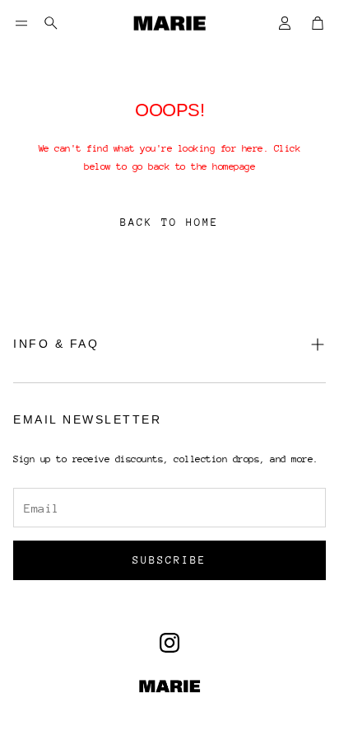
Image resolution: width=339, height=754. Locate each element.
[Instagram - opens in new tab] (169, 643)
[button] (21, 23)
